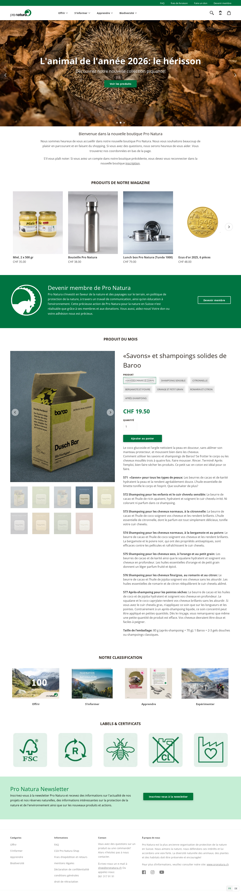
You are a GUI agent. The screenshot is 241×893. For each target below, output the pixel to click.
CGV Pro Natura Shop (66, 850)
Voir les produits (120, 83)
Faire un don (200, 3)
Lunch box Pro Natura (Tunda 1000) (148, 257)
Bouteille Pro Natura (82, 257)
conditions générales (66, 875)
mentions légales (64, 863)
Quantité (128, 420)
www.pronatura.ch (218, 864)
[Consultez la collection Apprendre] (148, 683)
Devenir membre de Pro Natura (89, 287)
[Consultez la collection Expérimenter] (205, 683)
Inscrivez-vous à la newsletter (168, 796)
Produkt (128, 374)
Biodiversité (126, 13)
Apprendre (103, 13)
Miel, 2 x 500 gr (23, 257)
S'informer (80, 13)
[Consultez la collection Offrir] (35, 683)
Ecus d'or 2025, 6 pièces (194, 257)
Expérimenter (205, 704)
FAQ (162, 3)
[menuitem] (220, 13)
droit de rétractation (66, 881)
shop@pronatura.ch (110, 867)
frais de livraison (179, 3)
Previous (15, 412)
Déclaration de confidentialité (71, 869)
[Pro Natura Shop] (20, 13)
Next (228, 226)
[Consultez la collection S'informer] (92, 683)
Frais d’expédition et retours (70, 857)
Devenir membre (222, 3)
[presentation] (4, 73)
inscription (132, 163)
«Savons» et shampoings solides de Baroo (175, 360)
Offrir (61, 13)
